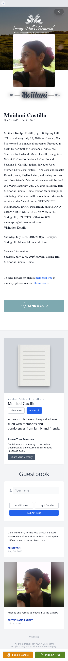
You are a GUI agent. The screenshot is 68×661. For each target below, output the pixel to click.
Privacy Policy (24, 646)
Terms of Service (43, 646)
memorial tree (43, 277)
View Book (16, 410)
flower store (41, 283)
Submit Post (34, 512)
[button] (34, 584)
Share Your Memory (22, 456)
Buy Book (34, 410)
